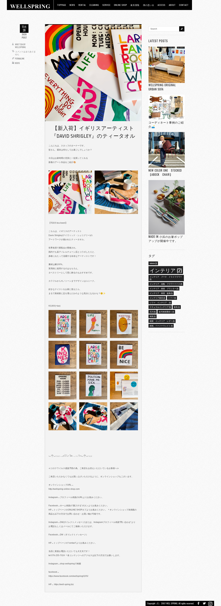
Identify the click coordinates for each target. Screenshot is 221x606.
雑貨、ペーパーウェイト (161, 325)
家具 (177, 307)
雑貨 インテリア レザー (162, 321)
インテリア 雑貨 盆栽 (161, 293)
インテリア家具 (157, 297)
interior (153, 263)
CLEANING (94, 4)
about (172, 4)
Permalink (19, 58)
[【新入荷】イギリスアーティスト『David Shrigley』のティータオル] (93, 73)
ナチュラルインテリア (160, 307)
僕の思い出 (148, 4)
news (72, 4)
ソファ (172, 297)
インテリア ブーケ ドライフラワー (166, 277)
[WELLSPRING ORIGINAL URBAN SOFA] (166, 64)
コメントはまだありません (25, 53)
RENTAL (82, 4)
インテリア (166, 270)
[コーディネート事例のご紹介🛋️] (166, 107)
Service (106, 4)
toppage (61, 4)
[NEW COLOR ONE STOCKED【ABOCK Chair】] (166, 150)
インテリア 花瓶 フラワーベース (166, 283)
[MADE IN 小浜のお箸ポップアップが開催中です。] (166, 207)
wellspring (20, 47)
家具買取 (135, 4)
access (161, 4)
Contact (184, 4)
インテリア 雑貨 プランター (164, 288)
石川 (152, 311)
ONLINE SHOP (120, 4)
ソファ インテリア (160, 302)
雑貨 (152, 316)
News (17, 63)
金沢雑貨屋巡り (166, 311)
